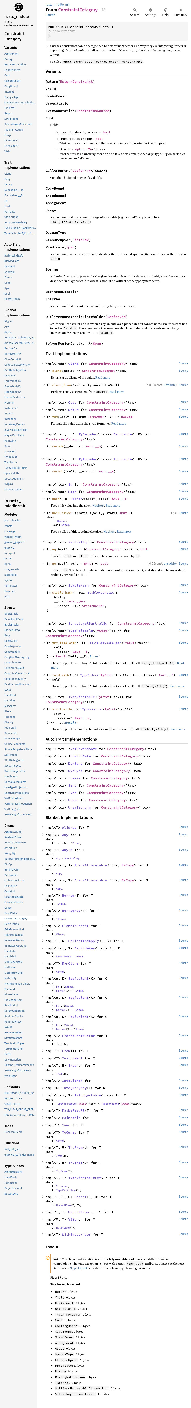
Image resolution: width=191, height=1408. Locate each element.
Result (126, 417)
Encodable (122, 459)
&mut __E (106, 471)
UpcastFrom (63, 1205)
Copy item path (104, 10)
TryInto (75, 1162)
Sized (65, 525)
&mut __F (80, 652)
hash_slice (61, 513)
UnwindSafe (80, 756)
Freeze (74, 778)
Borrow (68, 895)
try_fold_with (64, 643)
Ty (90, 149)
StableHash (78, 585)
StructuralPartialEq (87, 623)
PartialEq (77, 542)
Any (65, 835)
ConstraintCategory (107, 363)
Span (70, 247)
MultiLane (63, 1227)
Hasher (76, 499)
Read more (103, 377)
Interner (62, 1186)
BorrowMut (71, 910)
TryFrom (75, 1147)
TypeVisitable (81, 697)
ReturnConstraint (76, 81)
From (66, 1051)
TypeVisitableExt (84, 1178)
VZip (72, 1219)
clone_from (61, 385)
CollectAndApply (83, 941)
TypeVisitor (92, 709)
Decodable (122, 434)
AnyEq (67, 850)
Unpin (73, 800)
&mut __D (93, 446)
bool (107, 132)
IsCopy (128, 865)
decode (57, 446)
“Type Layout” (78, 1268)
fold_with (60, 675)
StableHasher (93, 606)
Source (50, 15)
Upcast (80, 1197)
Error (94, 656)
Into (72, 1065)
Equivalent (78, 978)
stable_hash (62, 592)
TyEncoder (88, 459)
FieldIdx (80, 240)
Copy (72, 402)
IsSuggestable (87, 1095)
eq (54, 549)
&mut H (125, 513)
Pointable (71, 1118)
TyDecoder (88, 434)
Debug (73, 410)
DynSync (75, 771)
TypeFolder (89, 675)
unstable (170, 385)
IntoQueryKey (74, 1088)
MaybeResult (73, 1110)
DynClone (70, 963)
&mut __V (82, 718)
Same (66, 1125)
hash (56, 499)
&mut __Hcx (76, 601)
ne (54, 563)
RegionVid (116, 317)
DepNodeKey (84, 948)
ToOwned (69, 1132)
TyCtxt (101, 631)
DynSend (75, 763)
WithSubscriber (76, 1234)
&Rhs (87, 563)
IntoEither (72, 1080)
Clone (73, 363)
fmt (55, 417)
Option (80, 149)
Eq (70, 484)
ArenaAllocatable (90, 865)
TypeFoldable (80, 631)
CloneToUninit (75, 926)
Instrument (72, 1058)
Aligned (69, 827)
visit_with (61, 709)
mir (67, 4)
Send (72, 785)
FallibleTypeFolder (104, 643)
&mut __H (119, 499)
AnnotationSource (92, 111)
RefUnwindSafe (83, 749)
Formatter (96, 417)
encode (57, 471)
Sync (72, 793)
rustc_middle (55, 4)
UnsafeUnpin (79, 807)
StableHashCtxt (101, 592)
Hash (72, 491)
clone (57, 371)
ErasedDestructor (78, 1036)
